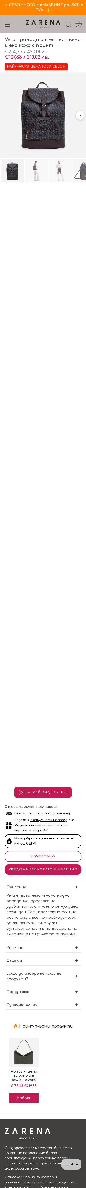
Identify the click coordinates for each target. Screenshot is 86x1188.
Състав (14, 961)
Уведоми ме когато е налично (43, 869)
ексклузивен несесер (48, 820)
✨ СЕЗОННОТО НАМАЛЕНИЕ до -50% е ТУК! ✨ (43, 7)
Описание (16, 887)
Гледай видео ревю (47, 792)
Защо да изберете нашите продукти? (33, 976)
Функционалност (23, 1005)
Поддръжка (17, 992)
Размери (14, 948)
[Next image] (80, 115)
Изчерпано (43, 856)
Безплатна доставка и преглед (42, 813)
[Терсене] (68, 25)
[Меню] (7, 25)
